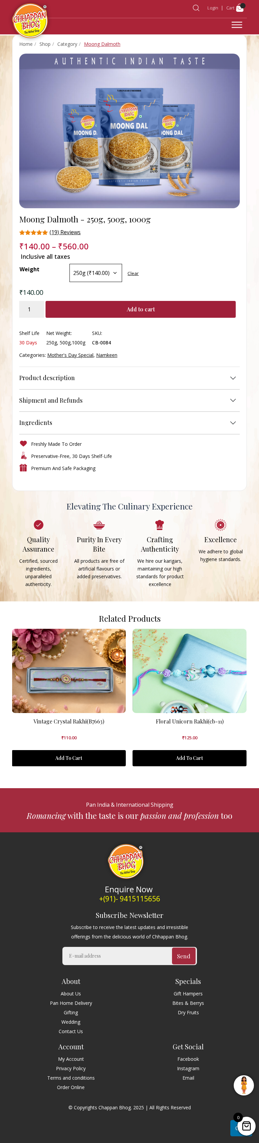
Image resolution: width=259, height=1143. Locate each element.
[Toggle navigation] (237, 25)
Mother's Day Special (70, 355)
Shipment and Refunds (51, 400)
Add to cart (141, 309)
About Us (71, 993)
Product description (47, 378)
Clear (133, 273)
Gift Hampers (188, 993)
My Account (71, 1059)
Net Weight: (59, 333)
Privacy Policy (71, 1068)
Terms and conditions (71, 1078)
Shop (45, 44)
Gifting (71, 1012)
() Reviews (65, 232)
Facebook (188, 1059)
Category (67, 44)
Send (183, 956)
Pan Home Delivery (71, 1003)
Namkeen (106, 355)
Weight (29, 269)
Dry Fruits (188, 1012)
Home (26, 44)
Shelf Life (29, 333)
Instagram (188, 1068)
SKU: (97, 333)
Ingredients (35, 423)
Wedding (70, 1022)
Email (188, 1078)
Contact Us (71, 1031)
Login (212, 8)
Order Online (71, 1087)
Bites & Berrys (188, 1003)
